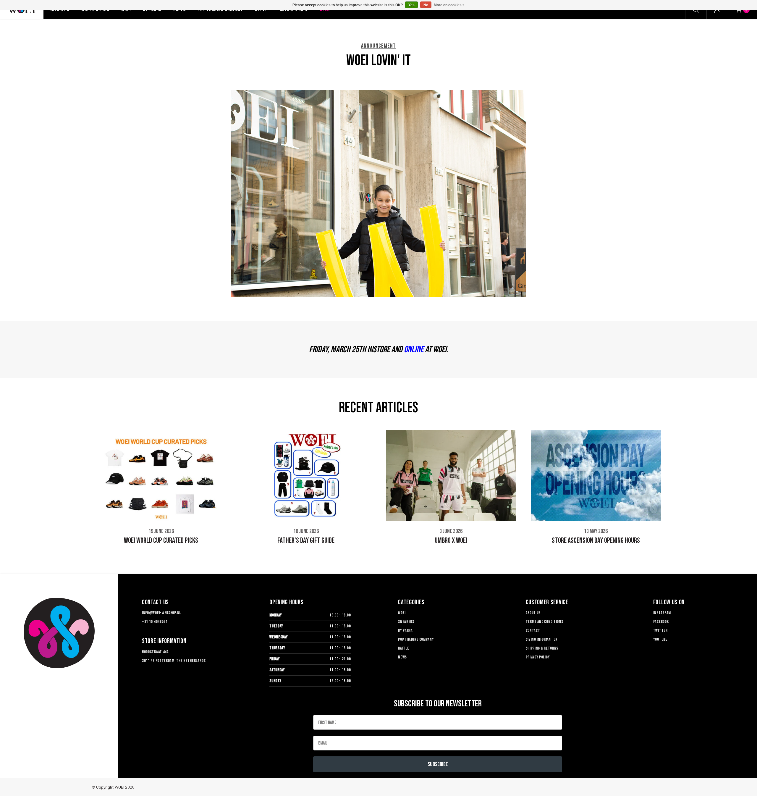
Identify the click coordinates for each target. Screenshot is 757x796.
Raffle (403, 648)
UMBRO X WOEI (451, 540)
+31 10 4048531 (155, 621)
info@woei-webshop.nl (161, 612)
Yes (411, 5)
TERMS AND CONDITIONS (544, 621)
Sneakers (406, 621)
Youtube (660, 639)
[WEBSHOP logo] (59, 633)
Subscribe (438, 764)
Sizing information (542, 639)
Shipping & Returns (542, 648)
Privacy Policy (538, 657)
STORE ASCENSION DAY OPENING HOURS (596, 540)
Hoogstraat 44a (155, 651)
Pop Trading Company (416, 639)
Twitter (660, 630)
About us (533, 612)
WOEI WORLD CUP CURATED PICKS (161, 540)
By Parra (405, 630)
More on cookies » (449, 5)
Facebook (661, 621)
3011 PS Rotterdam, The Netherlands (174, 660)
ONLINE (413, 349)
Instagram (662, 612)
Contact (533, 630)
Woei (402, 612)
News (402, 657)
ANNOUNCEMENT (378, 46)
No (425, 5)
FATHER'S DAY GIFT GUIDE (305, 540)
